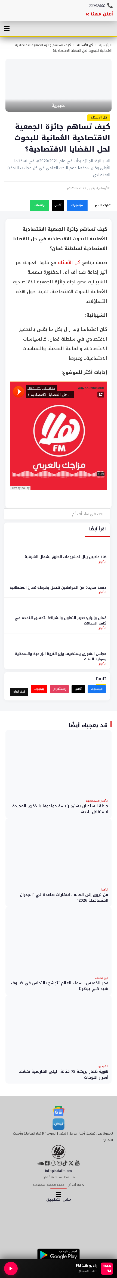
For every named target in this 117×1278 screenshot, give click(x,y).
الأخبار (102, 562)
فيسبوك (77, 205)
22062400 (96, 6)
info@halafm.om (58, 1171)
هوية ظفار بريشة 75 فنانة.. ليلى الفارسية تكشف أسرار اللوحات (63, 1074)
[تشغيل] (11, 1268)
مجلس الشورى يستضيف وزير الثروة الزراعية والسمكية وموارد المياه (60, 656)
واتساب (40, 205)
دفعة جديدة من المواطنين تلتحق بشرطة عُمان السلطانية (58, 587)
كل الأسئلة (85, 45)
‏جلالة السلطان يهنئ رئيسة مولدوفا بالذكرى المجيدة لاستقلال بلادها (60, 809)
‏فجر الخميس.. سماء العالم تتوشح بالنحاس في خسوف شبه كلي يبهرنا (59, 986)
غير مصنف (101, 978)
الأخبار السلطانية (97, 800)
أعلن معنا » (99, 14)
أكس (57, 205)
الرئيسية (105, 45)
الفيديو (103, 1066)
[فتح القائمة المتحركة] (7, 28)
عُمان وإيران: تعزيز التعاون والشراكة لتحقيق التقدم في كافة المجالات (60, 620)
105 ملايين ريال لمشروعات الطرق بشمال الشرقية (65, 556)
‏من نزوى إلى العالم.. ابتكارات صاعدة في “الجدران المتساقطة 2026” (64, 897)
